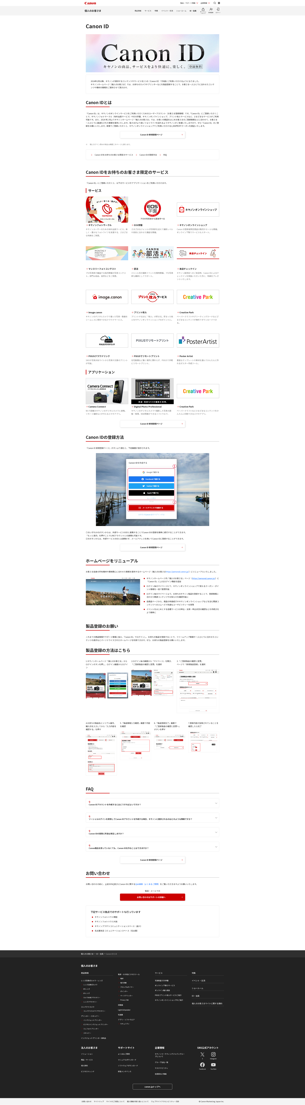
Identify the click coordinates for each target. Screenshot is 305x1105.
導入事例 (84, 1065)
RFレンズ (86, 989)
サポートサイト (126, 1047)
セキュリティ (125, 1024)
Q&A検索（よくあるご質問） (147, 884)
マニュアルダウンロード (127, 1060)
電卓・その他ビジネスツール (129, 974)
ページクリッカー (126, 995)
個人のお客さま (93, 10)
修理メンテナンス (124, 1071)
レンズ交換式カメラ (90, 985)
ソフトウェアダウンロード (128, 1065)
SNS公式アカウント (208, 1047)
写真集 (120, 1015)
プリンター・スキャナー (90, 1016)
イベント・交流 (167, 11)
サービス (148, 11)
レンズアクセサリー (90, 1002)
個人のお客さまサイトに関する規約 (207, 1003)
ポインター (124, 991)
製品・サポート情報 (187, 3)
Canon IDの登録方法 (148, 154)
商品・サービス (87, 1060)
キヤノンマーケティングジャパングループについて (170, 1055)
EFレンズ (86, 993)
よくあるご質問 (124, 1054)
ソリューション (87, 1054)
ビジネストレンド (87, 1071)
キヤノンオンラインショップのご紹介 (169, 1000)
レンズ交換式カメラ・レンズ (92, 980)
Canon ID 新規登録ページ (151, 134)
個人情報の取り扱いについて (138, 1101)
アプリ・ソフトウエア (126, 1019)
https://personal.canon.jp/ (177, 571)
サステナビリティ (161, 1068)
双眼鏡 (120, 1005)
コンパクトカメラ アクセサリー (94, 1011)
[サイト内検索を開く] (214, 3)
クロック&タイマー (127, 987)
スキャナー (87, 1033)
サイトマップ (99, 1101)
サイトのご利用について (115, 1101)
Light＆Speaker (124, 1010)
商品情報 (138, 11)
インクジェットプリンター (92, 1020)
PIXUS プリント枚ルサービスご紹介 (168, 995)
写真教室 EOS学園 (161, 980)
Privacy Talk (124, 1000)
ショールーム (181, 11)
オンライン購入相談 (162, 990)
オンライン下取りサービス (165, 985)
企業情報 (204, 3)
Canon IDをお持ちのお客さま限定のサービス (114, 154)
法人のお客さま (89, 1047)
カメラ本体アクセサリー (91, 997)
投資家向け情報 (161, 1074)
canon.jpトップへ (152, 1086)
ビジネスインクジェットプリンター (95, 1024)
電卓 (121, 978)
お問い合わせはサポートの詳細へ (151, 897)
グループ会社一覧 (161, 1062)
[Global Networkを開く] (219, 3)
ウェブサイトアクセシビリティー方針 (165, 1101)
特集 (156, 11)
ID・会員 (193, 11)
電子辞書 (123, 983)
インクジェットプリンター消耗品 (93, 1038)
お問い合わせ (86, 1101)
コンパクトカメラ (87, 1007)
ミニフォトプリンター (91, 1029)
